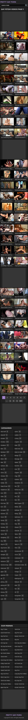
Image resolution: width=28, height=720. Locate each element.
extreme (4, 513)
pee (17, 486)
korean (4, 595)
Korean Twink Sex (19, 684)
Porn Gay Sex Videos (20, 643)
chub (3, 479)
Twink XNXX (4, 656)
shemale (18, 530)
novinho (18, 465)
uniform (18, 561)
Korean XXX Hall (5, 667)
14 (10, 401)
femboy (4, 527)
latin (3, 599)
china (3, 472)
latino (18, 431)
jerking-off (5, 585)
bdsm (3, 459)
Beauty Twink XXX (19, 636)
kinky (3, 588)
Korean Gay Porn (19, 677)
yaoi (17, 588)
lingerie (18, 442)
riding (18, 513)
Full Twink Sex (18, 663)
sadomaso (18, 517)
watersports (19, 578)
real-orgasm (19, 503)
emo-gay (4, 503)
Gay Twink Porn (19, 660)
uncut (17, 554)
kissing (4, 592)
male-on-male (20, 452)
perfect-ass (19, 489)
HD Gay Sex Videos (6, 684)
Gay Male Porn (19, 650)
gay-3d (4, 544)
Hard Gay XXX (18, 653)
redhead (18, 510)
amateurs (4, 445)
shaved (18, 527)
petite (17, 493)
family (4, 520)
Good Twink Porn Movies (5, 633)
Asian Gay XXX (18, 646)
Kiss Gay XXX (18, 680)
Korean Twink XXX (19, 687)
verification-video (20, 565)
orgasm (18, 472)
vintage (18, 571)
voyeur (18, 575)
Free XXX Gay (18, 656)
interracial (5, 568)
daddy (4, 483)
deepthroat (5, 489)
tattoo (18, 537)
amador (4, 438)
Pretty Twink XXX (5, 663)
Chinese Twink (18, 667)
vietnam (18, 568)
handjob (4, 554)
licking (18, 438)
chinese (4, 476)
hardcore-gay (6, 565)
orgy (17, 476)
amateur (4, 442)
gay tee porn (4, 636)
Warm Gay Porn (5, 677)
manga (17, 455)
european (4, 510)
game (3, 534)
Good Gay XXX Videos (6, 660)
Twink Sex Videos (5, 680)
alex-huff (4, 431)
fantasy (4, 524)
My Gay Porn (4, 650)
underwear (19, 558)
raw (17, 500)
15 (13, 401)
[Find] (26, 5)
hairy (3, 551)
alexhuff (4, 435)
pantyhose (18, 483)
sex (17, 520)
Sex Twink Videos (5, 653)
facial (3, 517)
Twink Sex (17, 629)
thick (17, 547)
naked (18, 462)
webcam (18, 582)
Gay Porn (17, 670)
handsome (5, 558)
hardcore (5, 561)
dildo (3, 496)
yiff (16, 592)
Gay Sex (17, 639)
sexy (17, 524)
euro (3, 506)
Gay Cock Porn (5, 673)
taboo (17, 534)
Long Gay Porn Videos (21, 673)
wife (17, 585)
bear (3, 462)
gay (3, 541)
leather (18, 435)
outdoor (18, 479)
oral (17, 469)
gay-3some (5, 547)
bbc (3, 455)
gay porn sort (18, 632)
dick (3, 493)
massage (18, 459)
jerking (4, 582)
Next (20, 401)
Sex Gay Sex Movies (6, 646)
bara (3, 448)
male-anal (19, 448)
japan (3, 571)
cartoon (4, 465)
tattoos (18, 541)
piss (17, 496)
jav (2, 578)
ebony (3, 500)
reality (18, 506)
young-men (19, 599)
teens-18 (18, 544)
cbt (3, 469)
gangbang (5, 537)
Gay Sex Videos (5, 639)
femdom (4, 530)
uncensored (19, 551)
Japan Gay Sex (4, 687)
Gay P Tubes (4, 629)
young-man (19, 595)
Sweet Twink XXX (5, 670)
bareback (5, 452)
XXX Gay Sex (4, 643)
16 (17, 401)
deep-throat (5, 486)
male (17, 445)
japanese (4, 575)
